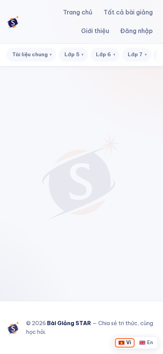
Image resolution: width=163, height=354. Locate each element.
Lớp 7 (137, 54)
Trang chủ (77, 12)
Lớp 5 (74, 54)
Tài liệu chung (32, 54)
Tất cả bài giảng (128, 12)
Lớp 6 (105, 54)
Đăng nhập (136, 31)
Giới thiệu (95, 31)
